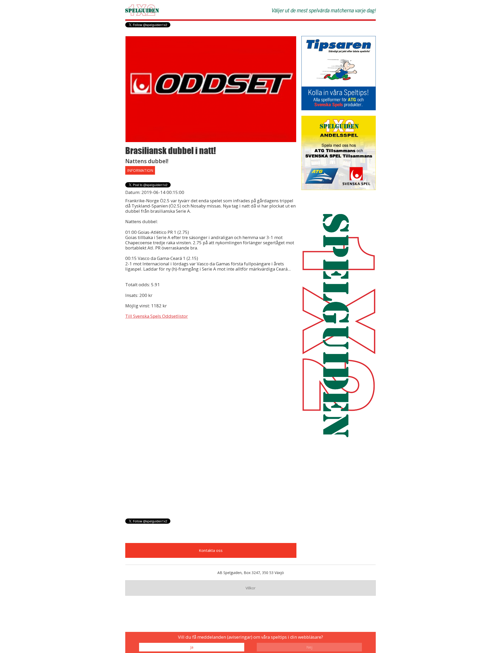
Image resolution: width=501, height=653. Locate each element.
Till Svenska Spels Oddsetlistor (156, 316)
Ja (191, 647)
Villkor (250, 587)
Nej (309, 647)
